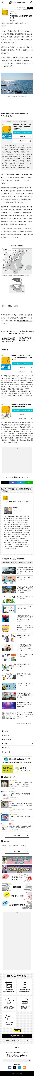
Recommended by (21, 723)
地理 (16, 23)
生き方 (6, 731)
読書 (6, 743)
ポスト (30, 7)
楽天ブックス (22, 141)
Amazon (22, 136)
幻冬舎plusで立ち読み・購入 (22, 132)
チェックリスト (14, 845)
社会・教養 (7, 739)
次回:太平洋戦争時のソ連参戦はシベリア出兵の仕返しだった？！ (25, 340)
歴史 (3, 23)
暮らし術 (7, 735)
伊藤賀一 (16, 507)
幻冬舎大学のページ (25, 321)
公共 (21, 23)
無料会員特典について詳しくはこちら (17, 1040)
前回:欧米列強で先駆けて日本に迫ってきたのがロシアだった (8, 339)
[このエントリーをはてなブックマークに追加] (19, 1068)
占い (23, 845)
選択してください (23, 501)
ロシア (26, 23)
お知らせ (7, 752)
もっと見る (17, 835)
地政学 (4, 26)
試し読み (9, 23)
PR (32, 621)
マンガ (7, 747)
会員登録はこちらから (18, 1036)
